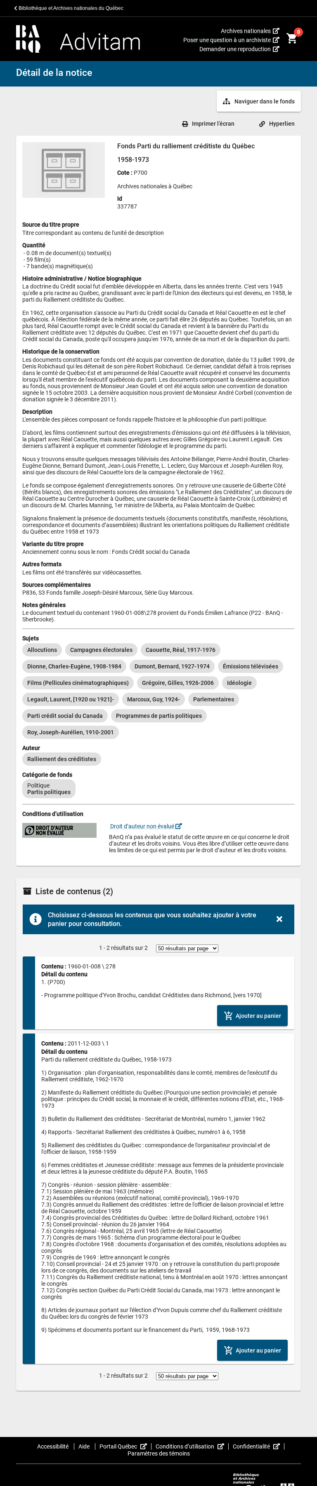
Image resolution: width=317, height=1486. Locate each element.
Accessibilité (53, 1446)
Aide (84, 1446)
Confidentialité (258, 1446)
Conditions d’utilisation (192, 1446)
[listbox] (158, 691)
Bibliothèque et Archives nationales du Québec (70, 8)
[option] (42, 649)
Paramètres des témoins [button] (159, 1453)
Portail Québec (125, 1446)
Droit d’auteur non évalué (142, 826)
